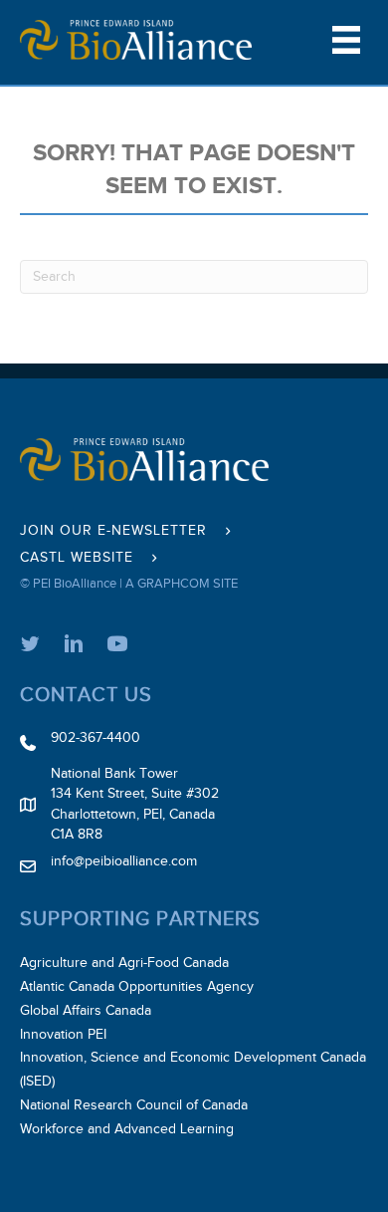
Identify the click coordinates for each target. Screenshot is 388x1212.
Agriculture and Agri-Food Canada (124, 963)
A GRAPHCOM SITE (181, 584)
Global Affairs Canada (85, 1011)
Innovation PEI (63, 1035)
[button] (128, 531)
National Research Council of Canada (134, 1105)
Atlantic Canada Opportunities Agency (137, 987)
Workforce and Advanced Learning (127, 1129)
